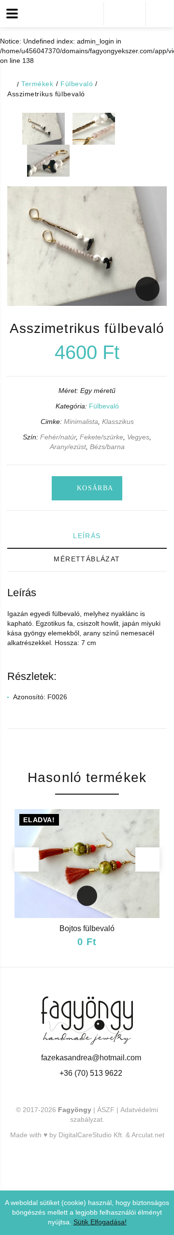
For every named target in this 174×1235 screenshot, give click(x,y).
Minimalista (81, 421)
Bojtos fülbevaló (87, 928)
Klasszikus (118, 421)
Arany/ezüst (68, 447)
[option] (43, 129)
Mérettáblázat (87, 559)
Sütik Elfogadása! (100, 1222)
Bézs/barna (107, 447)
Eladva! (39, 820)
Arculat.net (147, 1135)
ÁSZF (106, 1110)
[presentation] (26, 859)
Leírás (87, 536)
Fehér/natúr (58, 437)
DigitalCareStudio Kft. (91, 1135)
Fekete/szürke (101, 437)
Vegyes (138, 437)
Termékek (37, 84)
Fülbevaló (76, 84)
